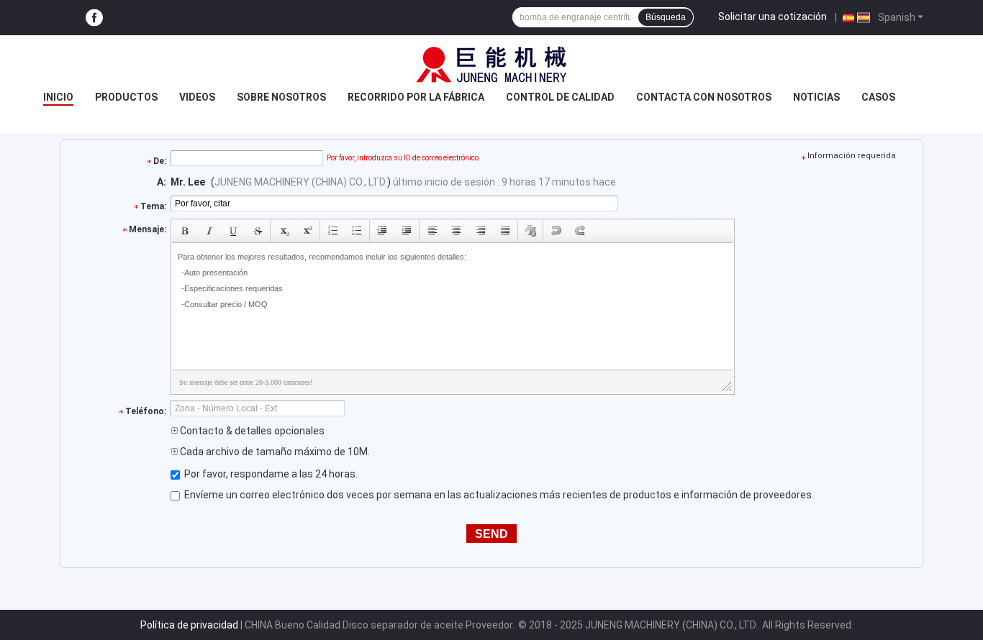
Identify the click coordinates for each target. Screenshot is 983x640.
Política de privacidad (189, 625)
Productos (126, 97)
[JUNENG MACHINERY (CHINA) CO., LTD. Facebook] (94, 18)
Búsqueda (665, 17)
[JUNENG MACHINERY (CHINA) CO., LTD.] (491, 64)
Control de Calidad (560, 97)
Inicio (58, 97)
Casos (878, 97)
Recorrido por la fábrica (416, 97)
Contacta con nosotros (703, 97)
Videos (197, 97)
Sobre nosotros (281, 97)
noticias (816, 97)
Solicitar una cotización (772, 16)
